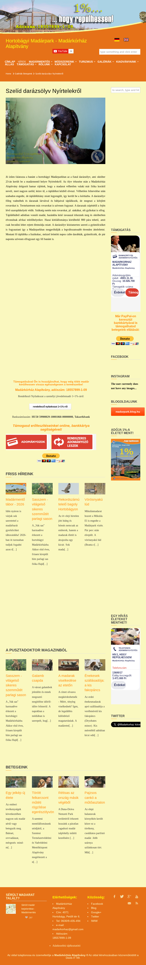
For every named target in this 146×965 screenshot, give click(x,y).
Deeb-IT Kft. (73, 957)
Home (8, 74)
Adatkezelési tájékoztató (65, 945)
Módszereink (64, 61)
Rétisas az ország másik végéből (68, 797)
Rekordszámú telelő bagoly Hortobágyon (68, 504)
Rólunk (44, 64)
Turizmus (86, 61)
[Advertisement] (55, 615)
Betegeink (27, 74)
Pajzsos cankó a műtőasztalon (95, 797)
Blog (93, 907)
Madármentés (39, 61)
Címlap (10, 61)
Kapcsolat (63, 64)
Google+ (96, 912)
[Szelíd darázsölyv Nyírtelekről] (55, 130)
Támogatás (25, 64)
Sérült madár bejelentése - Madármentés (28, 908)
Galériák (104, 61)
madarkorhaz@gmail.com (67, 929)
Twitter (95, 916)
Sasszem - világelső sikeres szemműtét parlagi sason (42, 509)
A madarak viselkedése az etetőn (67, 680)
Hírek (22, 61)
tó (79, 945)
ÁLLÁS (9, 64)
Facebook (97, 903)
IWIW (94, 920)
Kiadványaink (126, 61)
